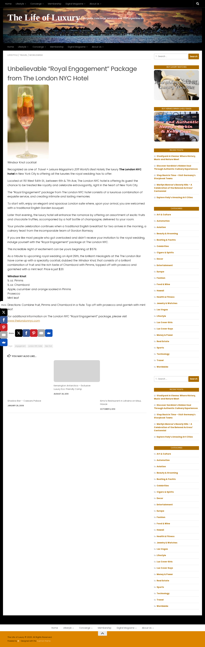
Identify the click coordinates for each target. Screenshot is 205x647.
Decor (160, 258)
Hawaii (160, 290)
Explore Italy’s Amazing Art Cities (175, 197)
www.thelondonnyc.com (24, 321)
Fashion (161, 278)
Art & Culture (164, 214)
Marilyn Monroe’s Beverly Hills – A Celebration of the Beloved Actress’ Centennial (173, 188)
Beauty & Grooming (167, 233)
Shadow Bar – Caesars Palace (24, 400)
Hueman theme (43, 641)
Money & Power (165, 335)
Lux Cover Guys (165, 328)
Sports (160, 347)
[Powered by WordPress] (18, 641)
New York (48, 346)
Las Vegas (162, 309)
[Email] (41, 333)
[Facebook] (26, 333)
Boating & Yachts (166, 240)
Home (8, 3)
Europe (160, 271)
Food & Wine (163, 284)
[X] (19, 333)
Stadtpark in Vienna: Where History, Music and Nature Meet (175, 158)
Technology (163, 354)
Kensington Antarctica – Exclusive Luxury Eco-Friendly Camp (72, 387)
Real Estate (163, 341)
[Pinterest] (34, 333)
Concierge (36, 3)
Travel (23, 55)
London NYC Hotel (35, 346)
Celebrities (163, 246)
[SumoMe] (49, 333)
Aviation (161, 227)
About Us (94, 3)
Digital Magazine (74, 3)
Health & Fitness (166, 297)
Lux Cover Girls (165, 322)
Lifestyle (20, 3)
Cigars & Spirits (165, 252)
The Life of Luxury (44, 18)
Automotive (163, 221)
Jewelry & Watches (167, 303)
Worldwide (36, 55)
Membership (54, 3)
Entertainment (165, 265)
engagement (20, 346)
